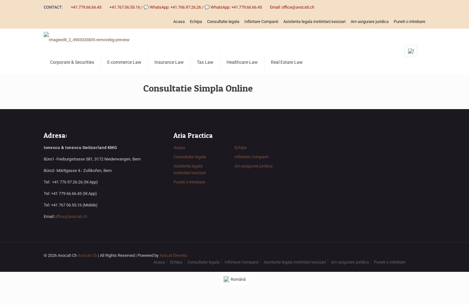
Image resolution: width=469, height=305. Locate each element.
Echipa (196, 21)
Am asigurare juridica (370, 21)
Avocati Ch (87, 255)
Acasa (179, 21)
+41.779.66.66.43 (86, 7)
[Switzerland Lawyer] (87, 40)
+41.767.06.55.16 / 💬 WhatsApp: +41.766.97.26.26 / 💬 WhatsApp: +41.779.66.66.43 (185, 7)
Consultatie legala (223, 21)
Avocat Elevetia (173, 255)
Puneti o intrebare (409, 21)
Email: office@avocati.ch (292, 7)
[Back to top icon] (418, 256)
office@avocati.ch (71, 216)
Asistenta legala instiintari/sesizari (314, 21)
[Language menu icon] (411, 51)
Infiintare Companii (261, 21)
